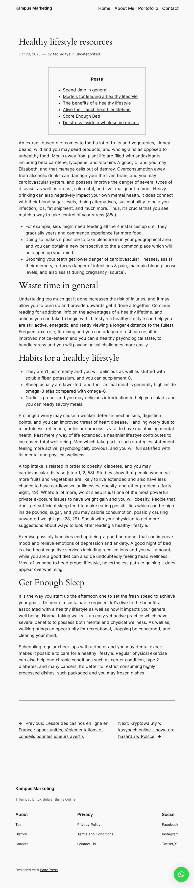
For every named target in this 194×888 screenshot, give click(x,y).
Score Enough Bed (81, 116)
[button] (181, 874)
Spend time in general (85, 89)
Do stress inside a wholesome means (101, 122)
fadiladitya (61, 54)
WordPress (49, 870)
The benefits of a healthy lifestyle (97, 103)
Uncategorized (88, 54)
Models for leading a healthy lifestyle (100, 96)
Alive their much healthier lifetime (97, 109)
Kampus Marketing (33, 8)
